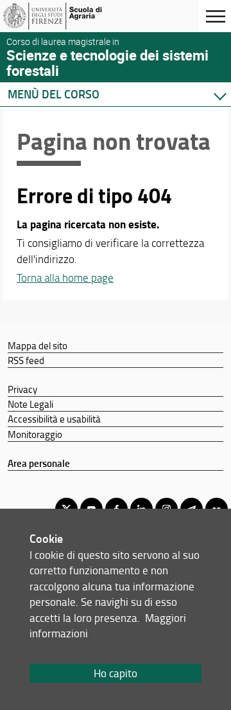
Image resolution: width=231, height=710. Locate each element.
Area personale (39, 463)
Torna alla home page (65, 277)
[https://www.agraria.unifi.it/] (72, 16)
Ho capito (115, 673)
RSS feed (26, 360)
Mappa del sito (37, 345)
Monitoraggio (35, 434)
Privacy (22, 389)
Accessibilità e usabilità (54, 419)
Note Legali (30, 404)
